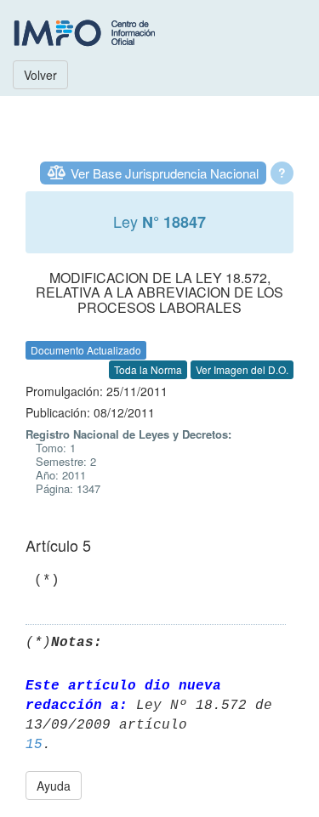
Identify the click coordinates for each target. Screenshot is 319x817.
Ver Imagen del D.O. (242, 369)
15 (34, 744)
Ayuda (54, 785)
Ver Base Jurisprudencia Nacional (165, 173)
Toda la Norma (148, 369)
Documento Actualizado (86, 350)
